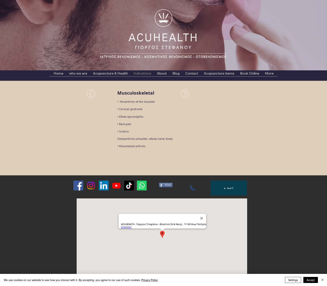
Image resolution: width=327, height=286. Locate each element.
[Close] (322, 280)
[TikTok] (129, 185)
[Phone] (192, 188)
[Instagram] (91, 185)
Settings (293, 280)
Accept (311, 280)
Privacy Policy (149, 280)
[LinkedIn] (104, 185)
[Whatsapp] (142, 185)
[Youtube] (116, 185)
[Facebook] (78, 185)
